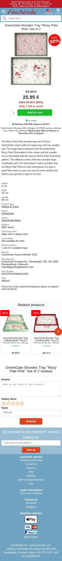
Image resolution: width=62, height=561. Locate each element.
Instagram (31, 507)
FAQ (31, 472)
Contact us (31, 464)
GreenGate (8, 213)
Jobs (31, 483)
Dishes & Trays (10, 206)
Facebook (31, 503)
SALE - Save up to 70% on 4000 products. (31, 6)
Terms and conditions (31, 493)
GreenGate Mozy (11, 220)
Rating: (9, 399)
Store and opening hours (31, 479)
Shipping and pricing (31, 460)
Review (6, 379)
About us (31, 468)
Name (5, 408)
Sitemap (31, 476)
